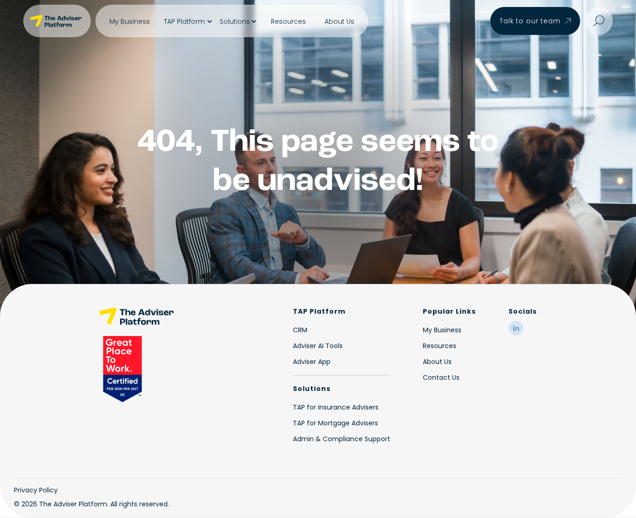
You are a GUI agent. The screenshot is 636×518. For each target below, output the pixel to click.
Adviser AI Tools (318, 346)
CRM (300, 330)
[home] (57, 21)
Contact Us (441, 377)
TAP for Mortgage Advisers (335, 423)
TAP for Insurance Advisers (336, 407)
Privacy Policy (36, 490)
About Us (339, 21)
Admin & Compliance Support (341, 439)
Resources (288, 21)
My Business (129, 21)
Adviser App (312, 361)
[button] (187, 21)
